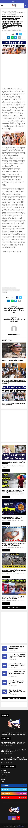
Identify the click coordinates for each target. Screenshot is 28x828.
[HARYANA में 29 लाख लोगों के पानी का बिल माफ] (14, 452)
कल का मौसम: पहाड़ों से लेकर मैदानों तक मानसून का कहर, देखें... (14, 571)
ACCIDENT (3, 770)
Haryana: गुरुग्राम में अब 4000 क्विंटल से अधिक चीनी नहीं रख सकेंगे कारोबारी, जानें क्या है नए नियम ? (14, 759)
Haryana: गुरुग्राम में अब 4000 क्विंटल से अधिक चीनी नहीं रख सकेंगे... (13, 544)
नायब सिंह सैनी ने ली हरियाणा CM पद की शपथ (14, 320)
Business (3, 777)
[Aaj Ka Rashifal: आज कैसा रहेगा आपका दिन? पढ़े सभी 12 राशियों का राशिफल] (14, 507)
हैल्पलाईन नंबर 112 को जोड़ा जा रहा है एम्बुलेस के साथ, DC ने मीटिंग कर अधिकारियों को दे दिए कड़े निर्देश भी (14, 382)
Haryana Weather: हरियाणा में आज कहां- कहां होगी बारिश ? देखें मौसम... (13, 491)
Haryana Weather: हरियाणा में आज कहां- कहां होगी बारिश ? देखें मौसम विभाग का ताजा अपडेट (13, 742)
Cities (2, 781)
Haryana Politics (7, 290)
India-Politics (11, 18)
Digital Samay (20, 826)
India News (5, 18)
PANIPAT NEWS (6, 19)
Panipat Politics (13, 19)
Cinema (3, 779)
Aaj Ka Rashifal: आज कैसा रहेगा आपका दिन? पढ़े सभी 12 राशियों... (12, 518)
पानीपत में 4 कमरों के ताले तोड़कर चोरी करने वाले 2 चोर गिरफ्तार (13, 404)
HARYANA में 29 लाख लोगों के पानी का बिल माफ (13, 463)
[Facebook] (10, 818)
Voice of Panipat (8, 30)
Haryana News (19, 16)
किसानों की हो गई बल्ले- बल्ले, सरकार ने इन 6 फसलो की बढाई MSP (14, 310)
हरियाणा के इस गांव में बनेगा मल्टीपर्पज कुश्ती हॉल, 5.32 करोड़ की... (13, 598)
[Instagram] (14, 818)
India (14, 290)
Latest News (17, 18)
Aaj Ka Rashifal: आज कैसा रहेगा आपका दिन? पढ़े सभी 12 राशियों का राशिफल (13, 750)
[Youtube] (18, 818)
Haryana (13, 16)
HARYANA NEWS (12, 287)
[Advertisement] (14, 72)
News (18, 290)
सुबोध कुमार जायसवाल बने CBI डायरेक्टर (12, 360)
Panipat (5, 292)
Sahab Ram (7, 494)
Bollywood (4, 775)
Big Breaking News (6, 16)
